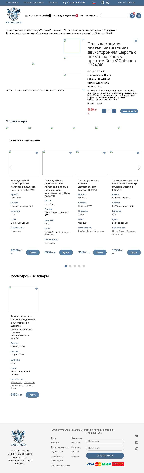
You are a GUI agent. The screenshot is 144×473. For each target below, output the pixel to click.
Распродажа (57, 461)
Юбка (13, 388)
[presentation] (10, 168)
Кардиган (131, 231)
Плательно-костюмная (21, 385)
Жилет (90, 231)
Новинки (55, 443)
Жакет (115, 231)
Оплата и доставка (33, 2)
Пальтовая (16, 231)
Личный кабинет (126, 2)
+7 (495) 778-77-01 (76, 2)
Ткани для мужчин (59, 447)
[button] (66, 266)
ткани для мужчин (64, 15)
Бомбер (82, 231)
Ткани (53, 438)
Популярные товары (60, 465)
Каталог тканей (38, 15)
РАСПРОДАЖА (88, 15)
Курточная (99, 231)
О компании (12, 2)
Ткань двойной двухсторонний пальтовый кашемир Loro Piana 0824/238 (23, 185)
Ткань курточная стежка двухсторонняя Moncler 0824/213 (88, 185)
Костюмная (16, 382)
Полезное (75, 443)
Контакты (53, 2)
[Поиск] (103, 15)
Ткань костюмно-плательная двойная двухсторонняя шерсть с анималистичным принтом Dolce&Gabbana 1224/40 (23, 327)
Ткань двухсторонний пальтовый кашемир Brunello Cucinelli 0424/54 (125, 185)
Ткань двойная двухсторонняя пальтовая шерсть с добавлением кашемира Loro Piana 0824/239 (57, 188)
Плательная (29, 382)
